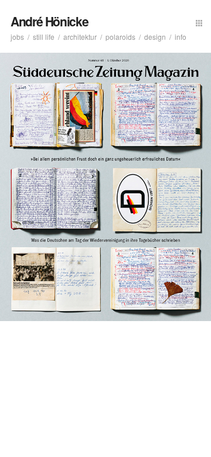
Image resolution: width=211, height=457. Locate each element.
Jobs (17, 37)
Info (180, 37)
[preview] (199, 22)
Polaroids (120, 37)
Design (155, 37)
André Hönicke (49, 21)
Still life (44, 37)
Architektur (80, 37)
